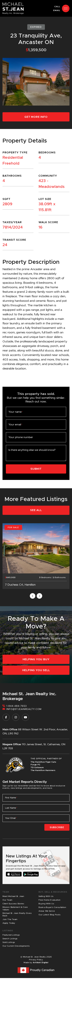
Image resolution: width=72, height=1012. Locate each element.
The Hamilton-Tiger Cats (43, 762)
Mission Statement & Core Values (15, 908)
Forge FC (35, 764)
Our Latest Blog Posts (50, 914)
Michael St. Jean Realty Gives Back (17, 914)
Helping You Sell (36, 670)
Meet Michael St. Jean (13, 896)
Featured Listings (11, 935)
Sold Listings (9, 942)
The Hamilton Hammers (43, 770)
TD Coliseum (37, 767)
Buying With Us (46, 903)
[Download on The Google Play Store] (31, 874)
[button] (65, 8)
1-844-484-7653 (16, 705)
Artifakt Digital (40, 962)
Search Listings (10, 938)
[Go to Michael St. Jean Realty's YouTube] (25, 717)
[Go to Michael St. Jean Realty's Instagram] (15, 717)
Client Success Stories (13, 903)
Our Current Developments (16, 946)
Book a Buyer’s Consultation (52, 907)
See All (36, 510)
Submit (36, 469)
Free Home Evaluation (50, 900)
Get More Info (35, 117)
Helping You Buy (36, 659)
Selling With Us (46, 896)
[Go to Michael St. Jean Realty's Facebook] (6, 717)
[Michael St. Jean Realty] (13, 8)
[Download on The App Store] (14, 874)
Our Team (7, 900)
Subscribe (57, 827)
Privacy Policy (36, 959)
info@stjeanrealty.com (24, 709)
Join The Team (10, 919)
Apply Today (9, 923)
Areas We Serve (47, 911)
